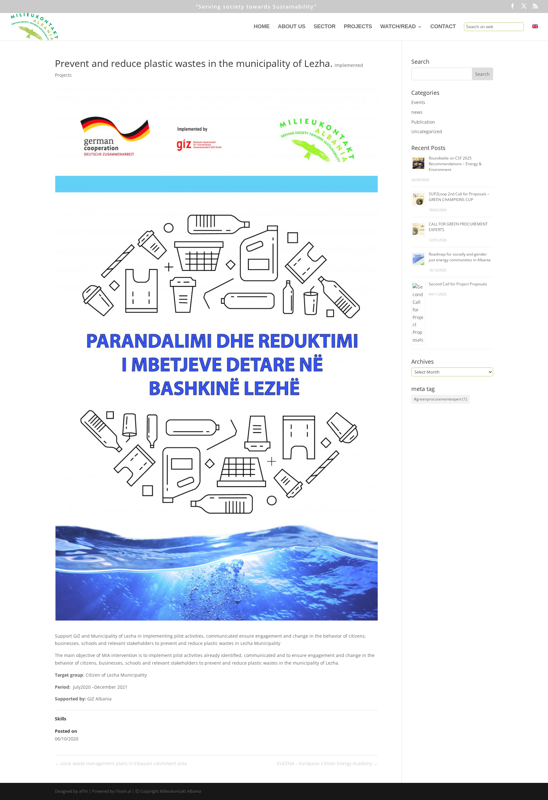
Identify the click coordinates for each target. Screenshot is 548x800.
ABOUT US (291, 26)
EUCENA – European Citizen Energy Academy (327, 763)
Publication (423, 122)
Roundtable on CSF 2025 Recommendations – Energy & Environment (455, 163)
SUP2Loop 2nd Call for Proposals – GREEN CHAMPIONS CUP (459, 196)
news (416, 112)
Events (418, 102)
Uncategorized (426, 131)
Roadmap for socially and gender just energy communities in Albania (460, 257)
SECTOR (325, 26)
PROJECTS (358, 26)
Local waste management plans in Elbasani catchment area (121, 763)
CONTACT (443, 26)
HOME (262, 26)
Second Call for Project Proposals (458, 284)
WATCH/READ (398, 26)
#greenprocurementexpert (440, 399)
